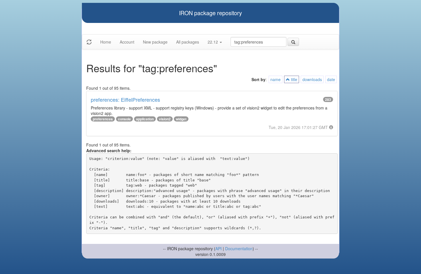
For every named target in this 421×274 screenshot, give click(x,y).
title (293, 79)
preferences (103, 119)
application (145, 119)
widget (181, 119)
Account (127, 42)
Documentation (239, 248)
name (275, 79)
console (124, 119)
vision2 (165, 119)
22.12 (213, 42)
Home (105, 42)
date (331, 79)
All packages (187, 42)
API (218, 248)
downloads (312, 79)
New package (155, 42)
